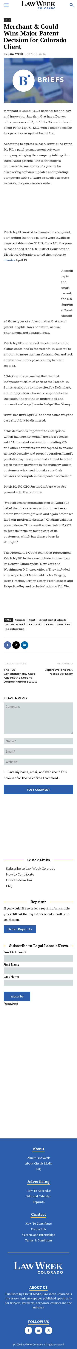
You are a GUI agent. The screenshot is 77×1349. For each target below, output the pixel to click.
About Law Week (38, 1158)
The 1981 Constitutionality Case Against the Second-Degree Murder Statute (21, 675)
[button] (6, 5)
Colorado (20, 620)
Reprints (38, 1202)
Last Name (11, 977)
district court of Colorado (52, 620)
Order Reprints (19, 929)
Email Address (15, 952)
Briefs (7, 20)
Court (32, 620)
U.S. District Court (14, 629)
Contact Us (38, 1229)
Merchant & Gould (15, 624)
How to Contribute (20, 874)
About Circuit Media (38, 1163)
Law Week (15, 54)
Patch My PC (35, 624)
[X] (16, 645)
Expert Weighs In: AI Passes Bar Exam (59, 671)
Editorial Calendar (38, 1196)
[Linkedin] (24, 645)
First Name (11, 964)
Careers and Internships (38, 1235)
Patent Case (63, 624)
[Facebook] (7, 645)
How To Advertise (19, 880)
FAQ (9, 886)
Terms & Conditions (38, 1240)
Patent (49, 624)
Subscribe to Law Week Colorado (30, 868)
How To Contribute (38, 1223)
